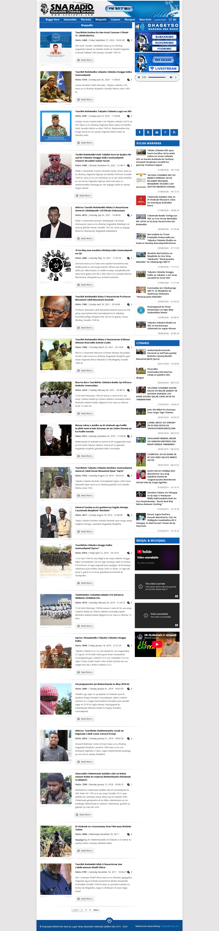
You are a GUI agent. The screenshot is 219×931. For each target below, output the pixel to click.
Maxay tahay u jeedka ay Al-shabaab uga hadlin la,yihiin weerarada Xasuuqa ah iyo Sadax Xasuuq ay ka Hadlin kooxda (103, 428)
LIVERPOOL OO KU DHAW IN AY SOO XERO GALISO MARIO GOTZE (162, 457)
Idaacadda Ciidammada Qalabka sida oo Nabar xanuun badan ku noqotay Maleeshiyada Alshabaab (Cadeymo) (103, 776)
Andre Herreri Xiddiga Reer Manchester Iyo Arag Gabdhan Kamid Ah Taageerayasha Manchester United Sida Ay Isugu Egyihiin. (156, 477)
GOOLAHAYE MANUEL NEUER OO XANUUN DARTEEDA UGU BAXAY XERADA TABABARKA (161, 441)
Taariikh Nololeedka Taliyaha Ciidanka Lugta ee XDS (103, 111)
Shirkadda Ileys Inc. (170, 926)
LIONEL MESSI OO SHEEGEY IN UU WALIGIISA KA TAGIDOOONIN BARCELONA (161, 425)
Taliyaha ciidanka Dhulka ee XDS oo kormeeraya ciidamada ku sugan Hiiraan (161, 326)
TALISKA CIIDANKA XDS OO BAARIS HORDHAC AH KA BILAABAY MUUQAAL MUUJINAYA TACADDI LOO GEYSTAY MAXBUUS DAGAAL (161, 181)
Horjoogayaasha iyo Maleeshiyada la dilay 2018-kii (102, 684)
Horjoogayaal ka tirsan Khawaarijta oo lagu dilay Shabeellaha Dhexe (160, 310)
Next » (96, 910)
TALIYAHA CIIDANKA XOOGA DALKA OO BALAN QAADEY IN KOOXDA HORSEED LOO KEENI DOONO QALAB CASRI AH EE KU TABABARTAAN (156, 394)
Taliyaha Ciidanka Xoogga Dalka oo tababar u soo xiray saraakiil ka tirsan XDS (162, 275)
